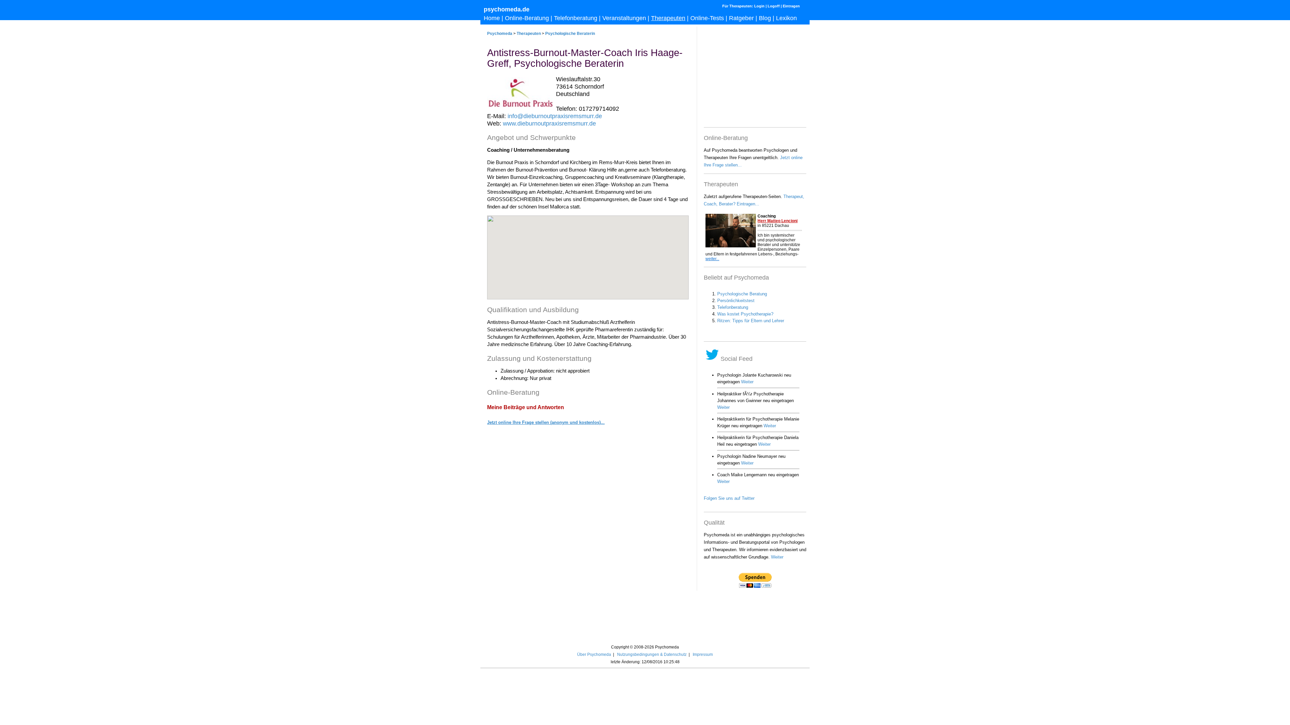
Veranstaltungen (624, 18)
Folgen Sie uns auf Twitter (729, 498)
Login (759, 6)
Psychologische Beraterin (570, 33)
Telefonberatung (575, 18)
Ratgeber (741, 18)
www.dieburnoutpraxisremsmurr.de (549, 123)
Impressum (703, 654)
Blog (765, 18)
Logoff (774, 6)
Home (492, 18)
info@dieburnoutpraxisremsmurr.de (555, 116)
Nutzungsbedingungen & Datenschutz (652, 654)
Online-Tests (707, 18)
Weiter (777, 557)
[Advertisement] (588, 570)
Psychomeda (499, 33)
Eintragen (791, 6)
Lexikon (786, 18)
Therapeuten (668, 18)
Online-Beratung (527, 18)
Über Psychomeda (594, 654)
